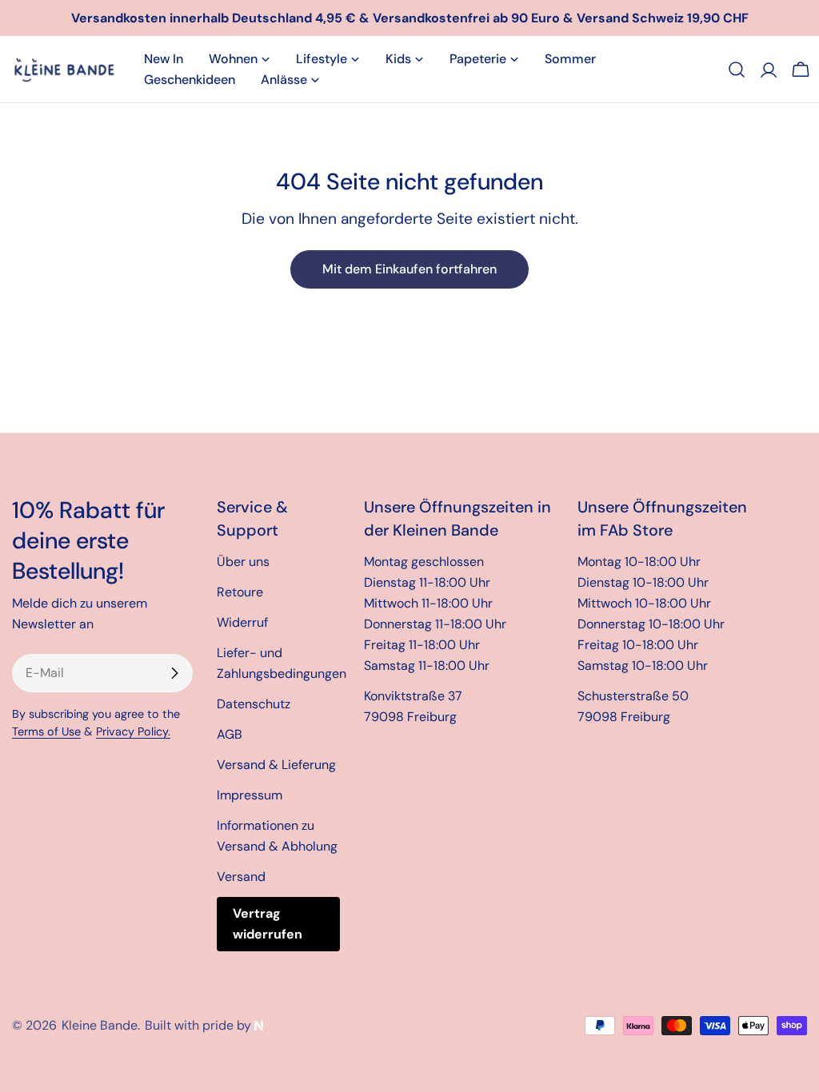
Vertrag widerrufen (267, 924)
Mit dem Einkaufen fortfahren (409, 269)
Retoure (240, 592)
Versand (241, 876)
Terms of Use (46, 731)
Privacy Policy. (133, 731)
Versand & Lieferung (276, 764)
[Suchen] (737, 70)
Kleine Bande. (101, 1025)
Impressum (249, 795)
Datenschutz (253, 703)
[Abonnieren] (174, 673)
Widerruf (242, 622)
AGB (229, 734)
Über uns (243, 561)
